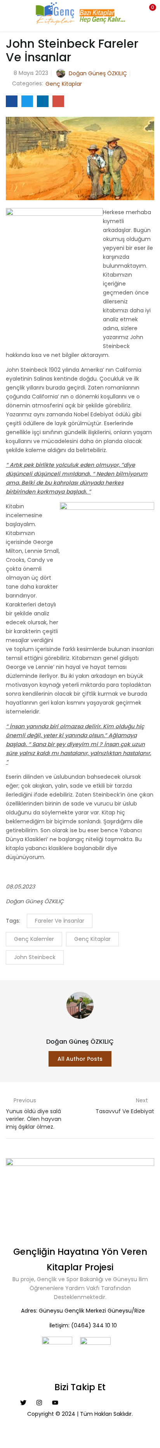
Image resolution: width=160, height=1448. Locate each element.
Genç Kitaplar (63, 84)
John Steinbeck (35, 957)
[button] (148, 9)
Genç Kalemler (34, 939)
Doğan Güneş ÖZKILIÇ (98, 73)
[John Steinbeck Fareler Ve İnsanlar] (11, 101)
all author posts (80, 1059)
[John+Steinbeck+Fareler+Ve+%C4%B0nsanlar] (27, 101)
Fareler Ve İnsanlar (59, 921)
